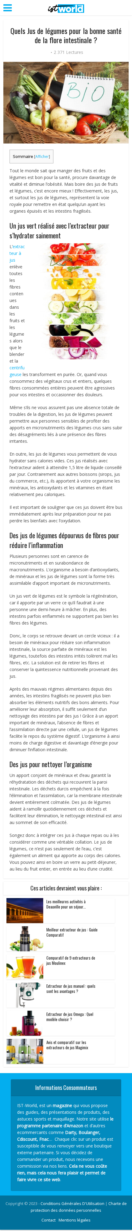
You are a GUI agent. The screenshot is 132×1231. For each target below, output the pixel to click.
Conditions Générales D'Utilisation (72, 1203)
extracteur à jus (17, 253)
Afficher (42, 156)
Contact (48, 1220)
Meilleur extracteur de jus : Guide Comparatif (72, 932)
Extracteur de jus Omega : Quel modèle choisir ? (69, 1016)
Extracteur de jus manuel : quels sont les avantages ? (70, 988)
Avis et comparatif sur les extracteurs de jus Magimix (67, 1044)
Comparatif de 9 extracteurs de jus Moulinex (70, 960)
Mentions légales (75, 1220)
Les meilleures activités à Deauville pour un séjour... (66, 904)
